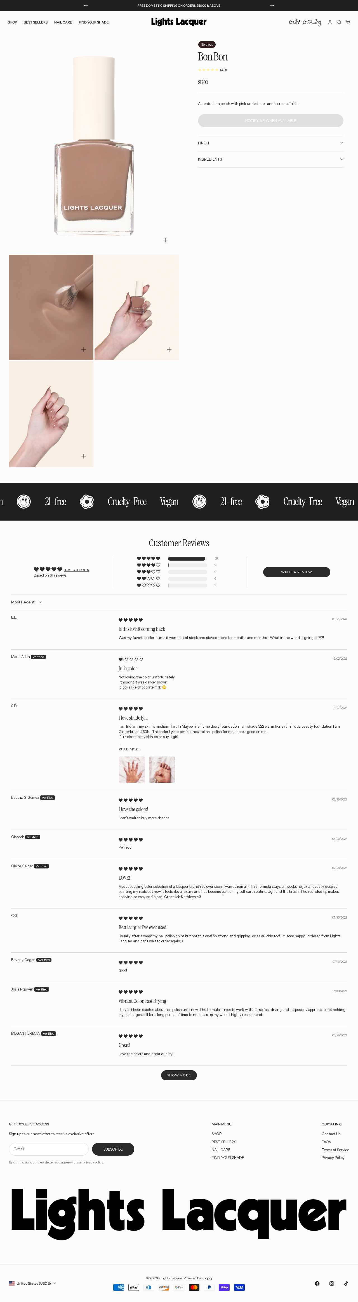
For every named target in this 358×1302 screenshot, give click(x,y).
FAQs (326, 1142)
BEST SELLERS (36, 22)
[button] (149, 559)
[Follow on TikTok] (346, 1283)
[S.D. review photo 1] (132, 769)
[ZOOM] (165, 240)
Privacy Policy (333, 1157)
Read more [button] (130, 749)
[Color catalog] (305, 22)
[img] (131, 620)
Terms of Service (335, 1150)
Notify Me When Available (270, 120)
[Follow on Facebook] (317, 1283)
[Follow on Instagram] (332, 1283)
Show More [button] (179, 1075)
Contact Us (331, 1134)
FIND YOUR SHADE (228, 1157)
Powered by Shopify (198, 1278)
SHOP (217, 1134)
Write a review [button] (296, 572)
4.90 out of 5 (76, 570)
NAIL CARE (221, 1150)
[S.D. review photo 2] (162, 769)
